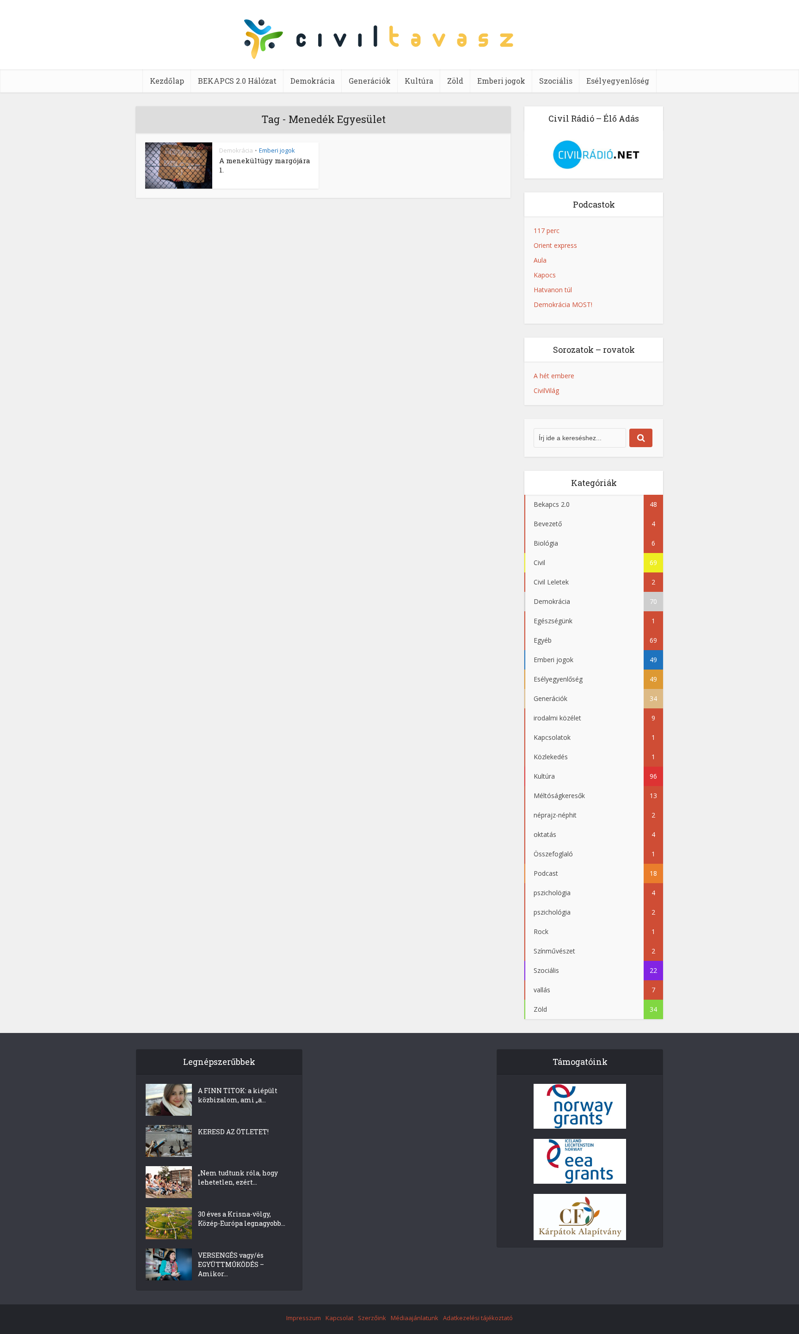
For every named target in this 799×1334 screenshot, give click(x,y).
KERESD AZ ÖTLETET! (233, 1131)
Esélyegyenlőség (617, 81)
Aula (540, 260)
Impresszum (303, 1318)
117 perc (546, 230)
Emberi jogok (501, 81)
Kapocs (545, 274)
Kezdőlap (167, 81)
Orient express (555, 245)
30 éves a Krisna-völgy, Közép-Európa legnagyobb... (241, 1219)
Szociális (555, 81)
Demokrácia (312, 81)
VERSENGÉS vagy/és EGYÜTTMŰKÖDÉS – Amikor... (231, 1264)
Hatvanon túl (553, 289)
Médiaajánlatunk (414, 1318)
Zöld (455, 81)
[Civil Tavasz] (399, 41)
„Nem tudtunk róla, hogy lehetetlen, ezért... (238, 1177)
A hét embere (554, 375)
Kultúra (419, 81)
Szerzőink (372, 1318)
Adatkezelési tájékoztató (478, 1318)
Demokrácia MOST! (563, 304)
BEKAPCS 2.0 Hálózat (237, 81)
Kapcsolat (339, 1318)
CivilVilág (546, 390)
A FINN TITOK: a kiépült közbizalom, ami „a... (237, 1095)
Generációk (370, 81)
